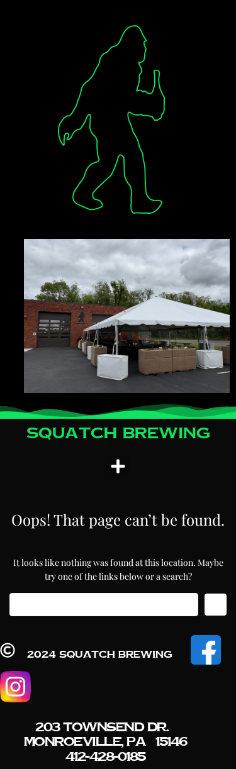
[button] (118, 467)
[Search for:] (103, 604)
